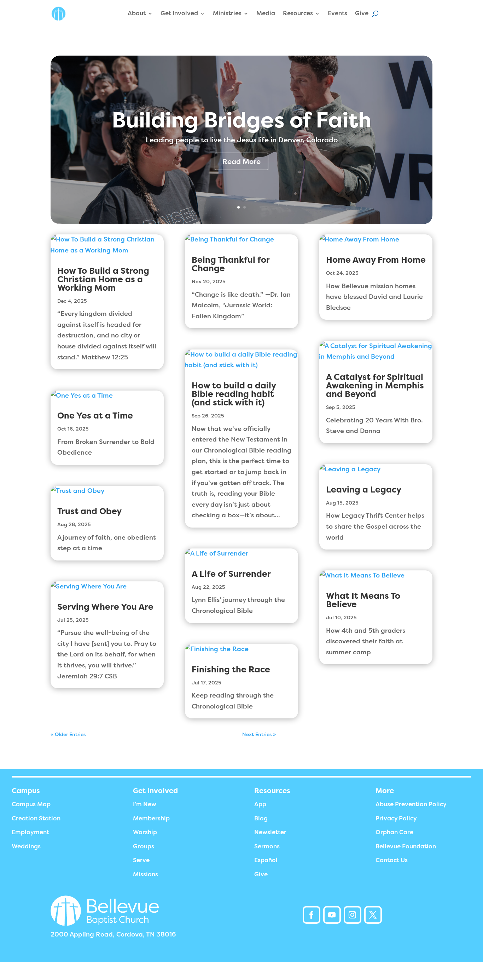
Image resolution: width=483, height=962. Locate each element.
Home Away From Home (376, 259)
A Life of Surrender (231, 574)
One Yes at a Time (95, 415)
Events (337, 13)
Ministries (227, 13)
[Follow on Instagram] (352, 915)
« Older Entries (68, 734)
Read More (241, 161)
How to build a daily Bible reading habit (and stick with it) (234, 394)
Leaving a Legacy (363, 489)
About (137, 13)
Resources (298, 13)
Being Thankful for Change (230, 264)
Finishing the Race (231, 669)
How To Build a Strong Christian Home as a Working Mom (103, 279)
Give (361, 13)
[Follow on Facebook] (311, 915)
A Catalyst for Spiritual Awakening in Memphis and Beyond (375, 385)
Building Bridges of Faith (241, 120)
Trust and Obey (89, 511)
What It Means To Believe (363, 600)
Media (265, 13)
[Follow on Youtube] (332, 915)
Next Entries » (259, 734)
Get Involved (179, 13)
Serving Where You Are (105, 606)
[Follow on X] (373, 915)
